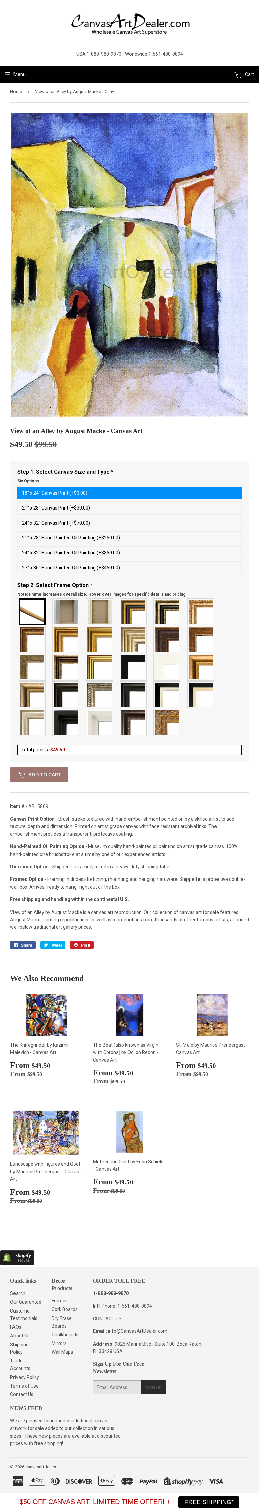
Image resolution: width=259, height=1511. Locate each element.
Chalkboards (65, 1334)
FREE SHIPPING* (209, 1502)
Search (17, 1293)
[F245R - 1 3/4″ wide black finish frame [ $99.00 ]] (133, 667)
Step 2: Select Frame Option (102, 589)
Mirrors (59, 1343)
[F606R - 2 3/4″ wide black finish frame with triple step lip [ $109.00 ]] (133, 695)
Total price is (43, 749)
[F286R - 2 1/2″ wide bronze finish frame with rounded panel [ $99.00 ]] (66, 667)
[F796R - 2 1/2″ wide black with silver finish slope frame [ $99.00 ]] (167, 695)
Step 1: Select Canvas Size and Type (65, 476)
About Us (20, 1335)
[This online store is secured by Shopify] (17, 1263)
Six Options (28, 481)
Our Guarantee (25, 1302)
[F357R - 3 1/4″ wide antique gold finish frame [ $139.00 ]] (201, 667)
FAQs (15, 1327)
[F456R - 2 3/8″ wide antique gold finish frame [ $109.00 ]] (201, 612)
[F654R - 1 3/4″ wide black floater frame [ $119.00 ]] (66, 722)
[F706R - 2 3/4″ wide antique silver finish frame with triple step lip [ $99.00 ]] (32, 722)
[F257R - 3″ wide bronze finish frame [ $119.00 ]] (66, 639)
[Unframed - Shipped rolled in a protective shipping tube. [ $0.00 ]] (32, 612)
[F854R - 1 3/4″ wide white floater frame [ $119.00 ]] (100, 722)
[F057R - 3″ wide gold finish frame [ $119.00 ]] (100, 639)
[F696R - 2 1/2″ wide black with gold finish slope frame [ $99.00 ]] (201, 695)
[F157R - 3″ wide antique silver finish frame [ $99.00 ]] (133, 639)
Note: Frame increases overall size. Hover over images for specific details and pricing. (102, 594)
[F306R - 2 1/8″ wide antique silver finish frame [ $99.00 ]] (32, 667)
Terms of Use (24, 1386)
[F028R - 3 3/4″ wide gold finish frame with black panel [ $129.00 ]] (133, 612)
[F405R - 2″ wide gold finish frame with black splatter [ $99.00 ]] (100, 667)
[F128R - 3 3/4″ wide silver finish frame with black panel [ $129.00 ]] (167, 612)
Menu (19, 74)
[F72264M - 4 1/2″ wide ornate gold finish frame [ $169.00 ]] (167, 722)
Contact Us (21, 1394)
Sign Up (153, 1387)
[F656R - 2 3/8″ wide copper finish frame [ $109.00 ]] (32, 639)
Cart (249, 74)
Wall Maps (62, 1352)
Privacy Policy (24, 1377)
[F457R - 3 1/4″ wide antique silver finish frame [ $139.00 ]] (32, 695)
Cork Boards (65, 1309)
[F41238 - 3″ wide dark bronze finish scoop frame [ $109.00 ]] (133, 722)
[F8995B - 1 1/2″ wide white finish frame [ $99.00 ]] (167, 667)
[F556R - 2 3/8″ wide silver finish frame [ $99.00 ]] (100, 695)
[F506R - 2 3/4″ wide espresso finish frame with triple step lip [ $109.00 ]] (66, 695)
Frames (60, 1300)
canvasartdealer (40, 1466)
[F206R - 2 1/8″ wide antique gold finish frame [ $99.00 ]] (201, 639)
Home (16, 91)
